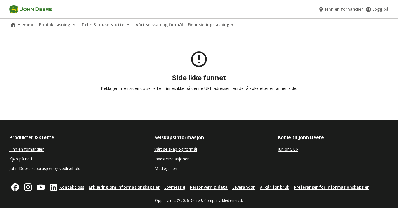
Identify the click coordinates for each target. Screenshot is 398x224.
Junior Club (288, 149)
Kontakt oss (71, 187)
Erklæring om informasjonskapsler (124, 187)
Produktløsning (54, 24)
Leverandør (243, 187)
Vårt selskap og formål (159, 24)
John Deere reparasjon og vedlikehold (44, 168)
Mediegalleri (165, 168)
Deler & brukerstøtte (103, 24)
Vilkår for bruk (274, 187)
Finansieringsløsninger (210, 24)
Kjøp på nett (21, 159)
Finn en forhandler (344, 9)
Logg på (380, 9)
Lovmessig (174, 187)
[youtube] (41, 187)
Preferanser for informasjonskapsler (331, 187)
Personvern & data (209, 187)
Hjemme (25, 24)
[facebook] (15, 187)
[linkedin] (53, 187)
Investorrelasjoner (171, 159)
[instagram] (28, 187)
